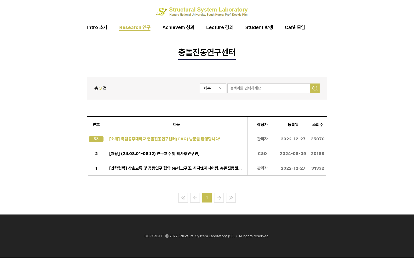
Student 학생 (259, 27)
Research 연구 (134, 27)
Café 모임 (295, 27)
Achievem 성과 (178, 27)
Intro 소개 (97, 27)
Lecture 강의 (219, 27)
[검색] (315, 88)
